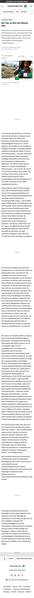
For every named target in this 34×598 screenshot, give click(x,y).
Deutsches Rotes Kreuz (8, 11)
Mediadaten (7, 589)
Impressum (20, 592)
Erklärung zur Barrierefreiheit (21, 589)
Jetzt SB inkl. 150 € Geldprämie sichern (17, 1)
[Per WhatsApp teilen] (26, 56)
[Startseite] (4, 558)
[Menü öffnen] (2, 6)
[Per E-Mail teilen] (23, 56)
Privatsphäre (7, 586)
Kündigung (6, 592)
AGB (20, 586)
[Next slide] (29, 75)
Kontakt (13, 592)
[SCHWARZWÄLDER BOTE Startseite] (17, 6)
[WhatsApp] (15, 575)
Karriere (15, 586)
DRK (17, 11)
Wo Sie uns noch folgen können (18, 580)
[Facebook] (22, 575)
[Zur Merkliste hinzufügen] (31, 56)
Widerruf (28, 592)
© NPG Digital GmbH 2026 (17, 570)
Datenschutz (27, 586)
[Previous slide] (25, 75)
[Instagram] (11, 575)
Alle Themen (24, 11)
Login (31, 6)
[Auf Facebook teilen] (19, 56)
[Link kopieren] (15, 56)
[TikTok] (18, 575)
